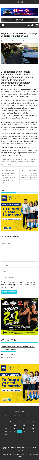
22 (33, 428)
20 (24, 428)
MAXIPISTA (21, 162)
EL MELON (11, 162)
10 (10, 425)
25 (15, 431)
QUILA (27, 162)
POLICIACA (6, 159)
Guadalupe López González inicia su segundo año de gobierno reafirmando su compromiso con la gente (10, 176)
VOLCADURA (10, 164)
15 (33, 425)
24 (10, 431)
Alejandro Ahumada (23, 41)
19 (19, 428)
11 (15, 425)
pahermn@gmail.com (8, 357)
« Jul (5, 441)
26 (19, 431)
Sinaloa (12, 159)
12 (19, 425)
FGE (16, 162)
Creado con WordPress (9, 454)
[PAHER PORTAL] (3, 25)
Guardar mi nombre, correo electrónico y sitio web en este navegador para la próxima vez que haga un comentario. (18, 284)
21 (29, 428)
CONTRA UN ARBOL (23, 159)
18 (15, 428)
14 (29, 425)
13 (24, 425)
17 (10, 428)
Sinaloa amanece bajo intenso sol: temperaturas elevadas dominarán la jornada (29, 174)
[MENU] (36, 25)
